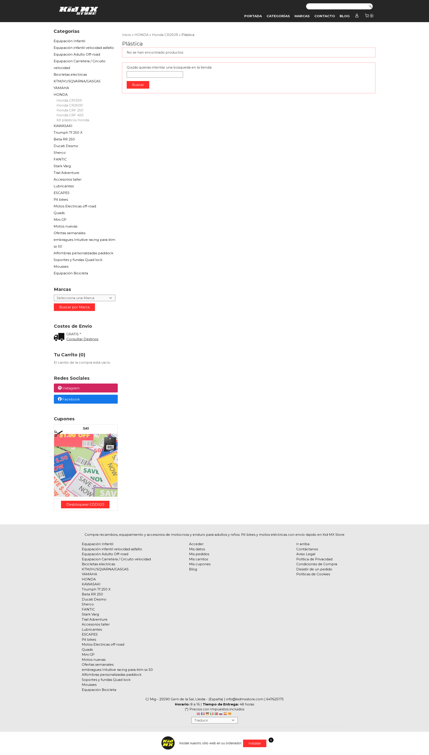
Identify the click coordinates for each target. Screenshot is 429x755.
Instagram (71, 388)
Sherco (60, 152)
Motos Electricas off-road (75, 206)
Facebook (71, 399)
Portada (253, 16)
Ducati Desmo (66, 146)
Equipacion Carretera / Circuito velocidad (79, 64)
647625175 (275, 699)
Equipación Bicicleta (71, 273)
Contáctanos (307, 549)
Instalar (254, 743)
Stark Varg (62, 166)
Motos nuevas (65, 226)
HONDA (61, 94)
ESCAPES (61, 193)
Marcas (302, 16)
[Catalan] (230, 714)
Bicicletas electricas (70, 74)
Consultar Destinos (82, 339)
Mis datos (197, 549)
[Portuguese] (216, 714)
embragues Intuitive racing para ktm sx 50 (84, 243)
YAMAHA (61, 88)
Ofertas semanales (69, 233)
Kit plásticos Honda (73, 120)
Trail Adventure (66, 173)
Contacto (324, 16)
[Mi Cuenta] (357, 16)
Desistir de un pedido (314, 569)
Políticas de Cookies (313, 574)
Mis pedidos (199, 554)
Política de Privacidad (314, 559)
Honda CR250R (70, 105)
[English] (198, 714)
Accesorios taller (68, 179)
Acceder (196, 544)
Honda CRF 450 (70, 115)
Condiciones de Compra (316, 564)
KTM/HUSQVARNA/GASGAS (77, 81)
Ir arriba (302, 544)
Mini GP (60, 219)
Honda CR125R (69, 100)
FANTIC (60, 159)
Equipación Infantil (69, 41)
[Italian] (212, 714)
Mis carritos (198, 559)
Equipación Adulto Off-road (77, 54)
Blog (345, 16)
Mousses (61, 266)
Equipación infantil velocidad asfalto (84, 48)
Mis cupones (199, 564)
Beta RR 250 (64, 139)
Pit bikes (61, 199)
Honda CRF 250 (70, 110)
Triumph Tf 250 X (68, 132)
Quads (59, 213)
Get (86, 428)
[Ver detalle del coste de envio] (60, 337)
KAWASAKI (63, 126)
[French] (203, 714)
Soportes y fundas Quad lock (78, 260)
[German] (207, 714)
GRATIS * (73, 334)
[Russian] (221, 714)
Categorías (278, 16)
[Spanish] (225, 714)
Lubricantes (64, 186)
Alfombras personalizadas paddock (83, 253)
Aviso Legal (305, 554)
